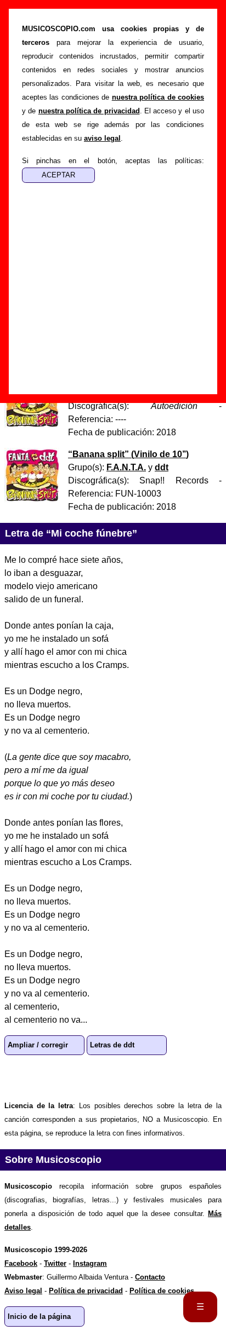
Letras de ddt (112, 1045)
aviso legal (102, 138)
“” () (128, 454)
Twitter (88, 1077)
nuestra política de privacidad (89, 111)
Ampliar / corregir (38, 1045)
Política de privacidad (86, 1291)
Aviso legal (23, 1291)
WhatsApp (17, 1077)
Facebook (52, 1077)
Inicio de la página (39, 1316)
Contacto (150, 1277)
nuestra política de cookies (158, 97)
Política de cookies (161, 1291)
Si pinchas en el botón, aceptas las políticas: (113, 161)
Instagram (90, 1263)
